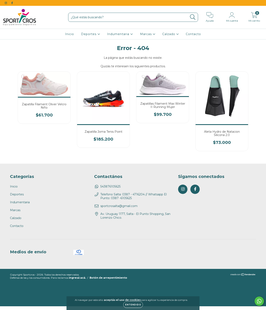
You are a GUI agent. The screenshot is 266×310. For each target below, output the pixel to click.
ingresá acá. (77, 277)
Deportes (89, 34)
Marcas (146, 34)
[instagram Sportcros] (6, 3)
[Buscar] (193, 17)
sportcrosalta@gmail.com (119, 206)
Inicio (69, 34)
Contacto (193, 34)
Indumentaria (118, 34)
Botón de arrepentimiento (108, 277)
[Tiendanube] (243, 275)
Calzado (169, 34)
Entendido (133, 304)
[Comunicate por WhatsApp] (259, 301)
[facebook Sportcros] (12, 3)
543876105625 (110, 186)
